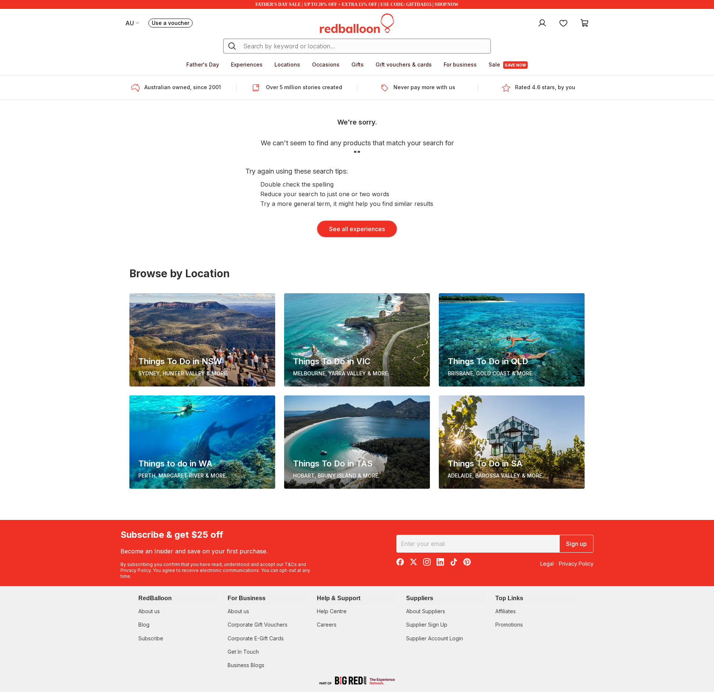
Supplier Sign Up (426, 624)
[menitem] (563, 23)
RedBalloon (155, 598)
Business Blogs (246, 665)
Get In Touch (243, 652)
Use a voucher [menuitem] (172, 24)
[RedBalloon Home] (357, 22)
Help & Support (338, 598)
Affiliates (505, 611)
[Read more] (137, 88)
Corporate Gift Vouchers (257, 624)
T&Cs (290, 564)
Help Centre (332, 611)
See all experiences (357, 229)
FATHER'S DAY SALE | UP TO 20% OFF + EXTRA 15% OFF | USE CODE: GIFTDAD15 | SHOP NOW (357, 4)
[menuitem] (541, 23)
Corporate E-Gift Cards (256, 638)
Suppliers (419, 598)
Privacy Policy (135, 570)
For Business (247, 598)
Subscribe (150, 638)
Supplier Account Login (434, 638)
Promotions (509, 624)
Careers (327, 624)
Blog (143, 624)
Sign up (576, 543)
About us (149, 611)
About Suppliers (425, 611)
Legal (547, 563)
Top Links (509, 598)
